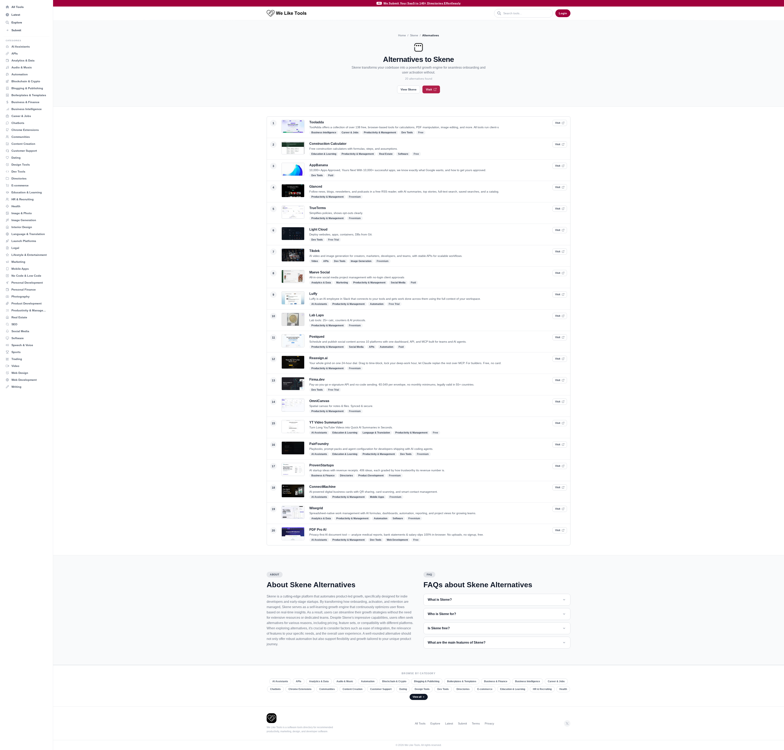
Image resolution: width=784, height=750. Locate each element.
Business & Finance (323, 475)
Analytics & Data (321, 282)
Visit (429, 89)
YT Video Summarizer (326, 422)
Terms (476, 723)
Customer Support (381, 689)
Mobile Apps (377, 497)
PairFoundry (319, 444)
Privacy (489, 723)
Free (420, 132)
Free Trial (333, 239)
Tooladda (316, 122)
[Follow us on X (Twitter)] (567, 723)
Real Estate (386, 154)
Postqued (316, 336)
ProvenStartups (321, 465)
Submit (462, 723)
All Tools (420, 723)
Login (563, 13)
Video (314, 261)
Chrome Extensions (300, 689)
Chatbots (275, 689)
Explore (435, 723)
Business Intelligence (323, 132)
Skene (414, 35)
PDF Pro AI (317, 529)
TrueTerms (317, 208)
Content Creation (352, 689)
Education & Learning (323, 154)
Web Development (397, 539)
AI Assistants (319, 304)
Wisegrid (316, 508)
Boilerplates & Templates (461, 681)
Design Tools (422, 689)
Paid (330, 175)
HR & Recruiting (542, 689)
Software (403, 154)
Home (402, 35)
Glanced (315, 186)
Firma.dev (317, 379)
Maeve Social (319, 272)
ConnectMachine (322, 486)
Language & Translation (376, 432)
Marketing (342, 282)
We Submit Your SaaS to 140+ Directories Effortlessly (422, 3)
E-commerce (484, 689)
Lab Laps (316, 315)
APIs (326, 261)
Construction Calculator (327, 143)
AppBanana (318, 165)
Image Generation (361, 261)
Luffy (313, 293)
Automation (376, 304)
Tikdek (314, 251)
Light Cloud (318, 229)
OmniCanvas (319, 401)
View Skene (408, 89)
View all (417, 696)
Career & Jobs (350, 132)
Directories (346, 475)
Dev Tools (407, 132)
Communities (327, 689)
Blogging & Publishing (426, 681)
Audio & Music (344, 681)
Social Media (398, 282)
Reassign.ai (318, 358)
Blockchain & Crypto (394, 681)
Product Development (371, 475)
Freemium (355, 196)
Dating (403, 689)
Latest (449, 723)
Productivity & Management (380, 132)
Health (563, 689)
